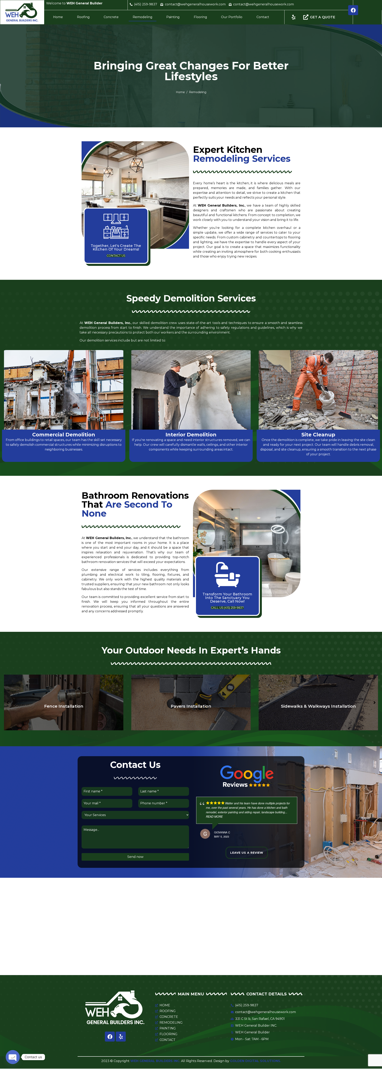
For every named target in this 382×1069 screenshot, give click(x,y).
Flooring (200, 17)
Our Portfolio (231, 17)
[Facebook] (353, 10)
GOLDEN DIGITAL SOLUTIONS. (255, 1061)
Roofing (83, 17)
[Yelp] (121, 1037)
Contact (262, 17)
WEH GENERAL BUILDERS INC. (155, 1061)
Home (58, 17)
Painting (173, 17)
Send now (135, 857)
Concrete (111, 17)
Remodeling (142, 17)
